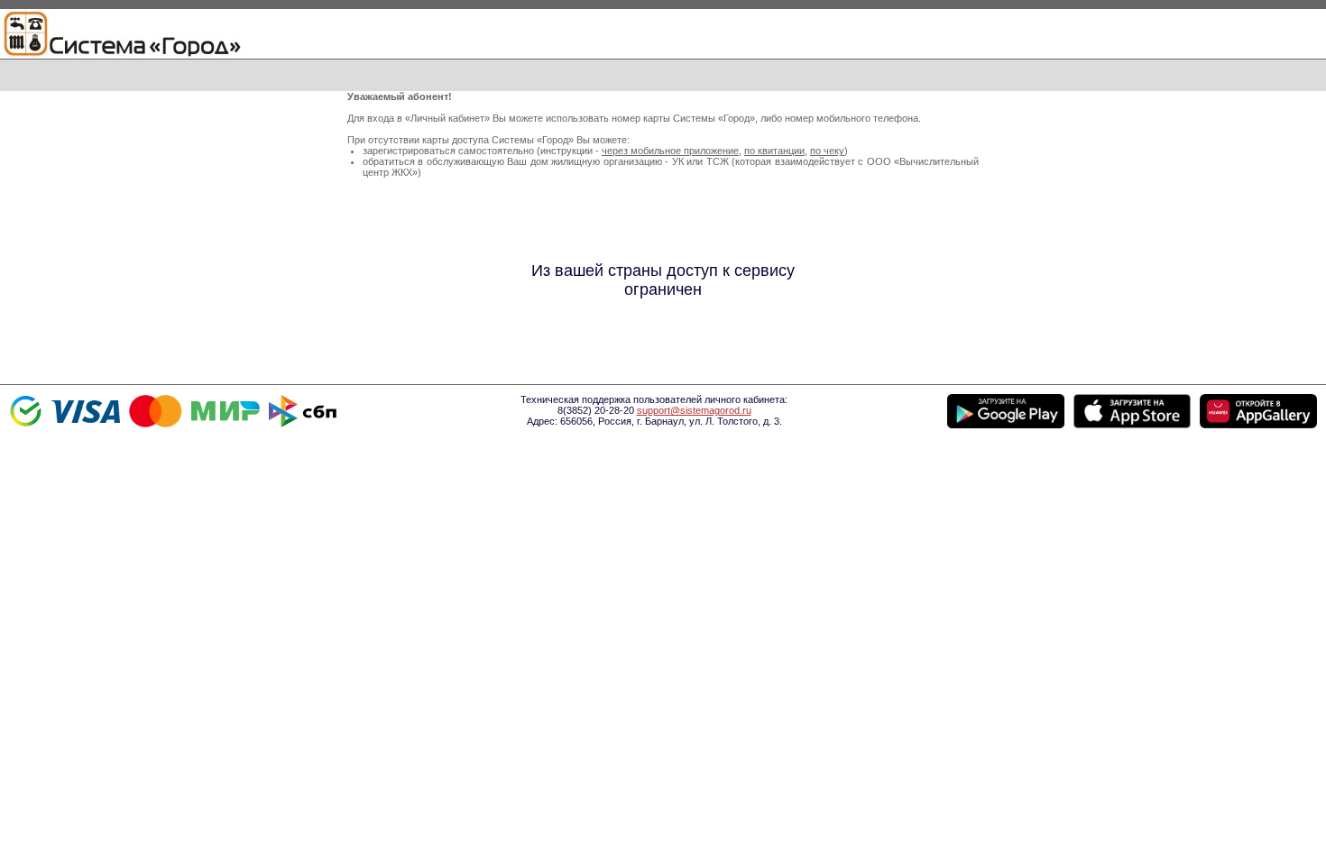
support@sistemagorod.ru (694, 410)
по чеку (827, 150)
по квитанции (774, 150)
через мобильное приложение (670, 150)
